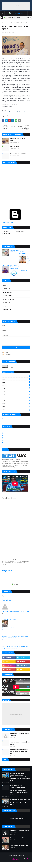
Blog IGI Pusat (20, 231)
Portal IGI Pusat (6, 233)
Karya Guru (8, 292)
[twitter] (23, 657)
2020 (16, 388)
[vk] (23, 665)
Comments (7, 354)
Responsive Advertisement (16, 6)
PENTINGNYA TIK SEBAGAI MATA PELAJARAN (15, 611)
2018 (16, 394)
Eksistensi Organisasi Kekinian (10, 628)
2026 (16, 376)
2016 (16, 400)
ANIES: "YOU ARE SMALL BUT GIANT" (18, 139)
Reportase (7, 309)
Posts (6, 352)
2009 (16, 410)
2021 (16, 385)
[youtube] (9, 669)
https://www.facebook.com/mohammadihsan (14, 112)
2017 (16, 397)
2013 (16, 404)
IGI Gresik (5, 32)
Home (3, 23)
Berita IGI (7, 289)
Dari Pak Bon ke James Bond (18, 153)
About (15, 855)
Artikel (6, 285)
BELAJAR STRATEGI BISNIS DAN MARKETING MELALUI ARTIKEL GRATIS (15, 637)
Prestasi (7, 302)
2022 (16, 382)
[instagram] (9, 665)
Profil (7, 23)
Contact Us (21, 855)
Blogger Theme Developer (20, 858)
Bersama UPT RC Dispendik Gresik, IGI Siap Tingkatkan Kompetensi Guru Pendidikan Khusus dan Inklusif (20, 802)
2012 (16, 407)
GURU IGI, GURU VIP (15, 146)
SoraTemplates (12, 858)
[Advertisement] (7, 533)
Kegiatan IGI (8, 296)
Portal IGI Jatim (6, 231)
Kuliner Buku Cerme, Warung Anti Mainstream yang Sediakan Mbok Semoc (15, 647)
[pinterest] (23, 661)
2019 (16, 391)
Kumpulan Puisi (9, 299)
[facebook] (9, 657)
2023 (16, 379)
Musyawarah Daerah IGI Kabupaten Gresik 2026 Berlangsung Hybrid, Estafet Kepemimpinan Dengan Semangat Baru (20, 777)
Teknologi (7, 313)
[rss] (9, 661)
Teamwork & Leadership (9, 619)
